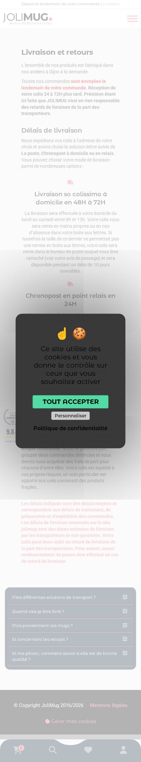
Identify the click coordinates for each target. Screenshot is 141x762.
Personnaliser (71, 415)
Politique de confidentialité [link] (70, 428)
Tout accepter (71, 402)
